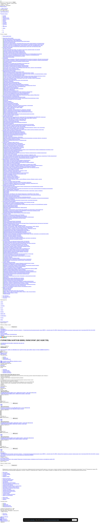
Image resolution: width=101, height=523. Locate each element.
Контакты (5, 24)
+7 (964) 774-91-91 (4, 8)
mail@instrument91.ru (4, 11)
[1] (1, 347)
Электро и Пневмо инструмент (9, 262)
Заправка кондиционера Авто (9, 185)
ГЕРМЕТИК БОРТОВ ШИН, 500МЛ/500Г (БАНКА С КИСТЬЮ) (13, 423)
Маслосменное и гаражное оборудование (11, 159)
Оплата (4, 21)
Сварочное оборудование (8, 115)
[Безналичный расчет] (7, 506)
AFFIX (1, 303)
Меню (4, 28)
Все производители (4, 321)
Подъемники (5, 58)
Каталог (4, 16)
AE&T (1, 301)
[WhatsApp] (4, 337)
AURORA (2, 305)
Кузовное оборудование (7, 47)
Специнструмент (6, 240)
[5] (5, 347)
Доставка (4, 22)
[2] (2, 347)
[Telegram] (6, 337)
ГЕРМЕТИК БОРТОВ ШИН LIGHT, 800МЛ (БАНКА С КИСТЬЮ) (14, 438)
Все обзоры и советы (4, 458)
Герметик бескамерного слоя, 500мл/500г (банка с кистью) (12, 408)
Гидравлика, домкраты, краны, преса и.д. (11, 142)
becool (1, 307)
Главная (4, 15)
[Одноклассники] (2, 337)
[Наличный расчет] (7, 359)
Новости (4, 19)
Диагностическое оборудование (9, 201)
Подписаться (14, 326)
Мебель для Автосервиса (8, 287)
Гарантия (4, 23)
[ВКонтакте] (1, 337)
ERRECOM (2, 313)
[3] (3, 347)
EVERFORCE (3, 315)
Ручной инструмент (7, 213)
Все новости (2, 329)
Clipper (1, 309)
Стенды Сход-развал (7, 180)
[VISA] (4, 357)
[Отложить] (1, 405)
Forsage (1, 317)
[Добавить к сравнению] (1, 404)
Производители (6, 17)
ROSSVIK (2, 365)
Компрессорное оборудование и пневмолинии (12, 130)
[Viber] (3, 337)
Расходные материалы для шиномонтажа (11, 95)
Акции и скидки (6, 18)
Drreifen (2, 311)
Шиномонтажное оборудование (9, 70)
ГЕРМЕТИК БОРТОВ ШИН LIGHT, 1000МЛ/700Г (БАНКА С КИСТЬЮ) (15, 393)
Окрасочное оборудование (8, 38)
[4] (4, 347)
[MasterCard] (5, 358)
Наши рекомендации (7, 36)
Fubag (1, 319)
